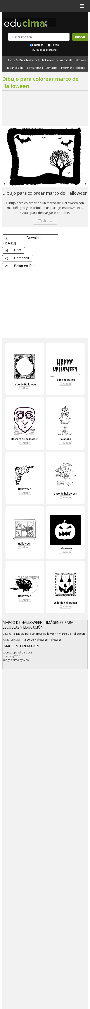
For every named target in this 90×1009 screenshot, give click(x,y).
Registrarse (34, 68)
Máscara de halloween (24, 439)
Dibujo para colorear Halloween (36, 634)
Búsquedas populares (44, 49)
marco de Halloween (73, 60)
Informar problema (73, 68)
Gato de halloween (65, 493)
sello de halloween (65, 603)
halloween (55, 639)
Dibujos (38, 45)
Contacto (51, 68)
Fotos (55, 45)
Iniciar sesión (15, 68)
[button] (21, 266)
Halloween (48, 60)
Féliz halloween (65, 380)
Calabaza (65, 439)
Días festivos (28, 60)
